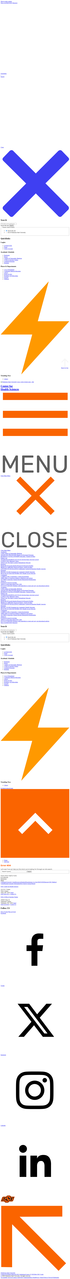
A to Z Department (9, 269)
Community (4, 575)
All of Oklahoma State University (16, 232)
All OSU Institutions (19, 1274)
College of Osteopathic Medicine (13, 258)
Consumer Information (14, 883)
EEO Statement (25, 1277)
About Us (3, 581)
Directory (15, 3)
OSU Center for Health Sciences (9, 886)
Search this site (5, 225)
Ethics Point (32, 1277)
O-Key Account (8, 248)
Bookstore (7, 255)
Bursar (6, 257)
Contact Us (13, 894)
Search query (6, 871)
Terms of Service (48, 1277)
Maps (2, 880)
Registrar (6, 263)
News (2, 3)
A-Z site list (4, 877)
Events (6, 912)
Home (5, 860)
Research (3, 564)
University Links (10, 882)
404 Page (6, 862)
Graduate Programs (9, 261)
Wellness (6, 279)
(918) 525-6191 (5, 904)
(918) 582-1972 (5, 894)
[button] (35, 75)
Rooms (6, 883)
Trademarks (56, 1277)
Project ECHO (8, 274)
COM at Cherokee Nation (11, 260)
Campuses (3, 882)
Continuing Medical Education (12, 271)
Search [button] (29, 871)
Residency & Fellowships (11, 276)
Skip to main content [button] (6, 1)
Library (6, 273)
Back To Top (64, 368)
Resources (18, 882)
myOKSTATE (8, 3)
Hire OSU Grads (38, 1274)
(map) (12, 892)
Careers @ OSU (29, 1274)
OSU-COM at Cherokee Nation (9, 897)
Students (23, 882)
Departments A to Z (30, 882)
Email (5, 247)
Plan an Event (12, 912)
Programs (3, 570)
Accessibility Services (6, 1277)
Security (6, 277)
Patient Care (4, 558)
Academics (4, 552)
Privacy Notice (40, 1277)
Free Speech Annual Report (27, 883)
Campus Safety (16, 1277)
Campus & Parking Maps (7, 1274)
